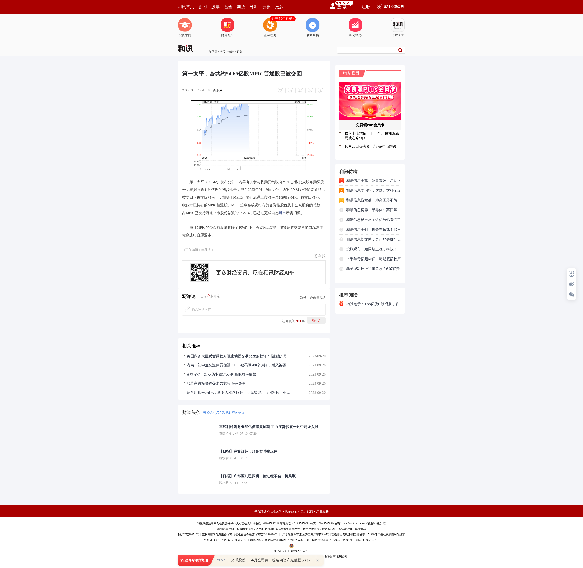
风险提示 (360, 529)
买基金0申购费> (282, 18)
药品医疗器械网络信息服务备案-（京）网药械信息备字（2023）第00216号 (310, 540)
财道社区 (227, 35)
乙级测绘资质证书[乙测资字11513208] (354, 534)
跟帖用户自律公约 (313, 297)
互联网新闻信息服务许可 (217, 534)
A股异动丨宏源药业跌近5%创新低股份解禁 (221, 374)
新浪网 (218, 90)
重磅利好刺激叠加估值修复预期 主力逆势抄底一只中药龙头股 (268, 427)
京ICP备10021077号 (367, 540)
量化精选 (355, 35)
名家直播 (312, 35)
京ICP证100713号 (189, 534)
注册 (366, 7)
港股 (222, 51)
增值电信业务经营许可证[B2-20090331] (256, 534)
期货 (241, 7)
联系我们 (291, 511)
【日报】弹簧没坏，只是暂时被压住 (248, 451)
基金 (228, 7)
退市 (282, 213)
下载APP (398, 35)
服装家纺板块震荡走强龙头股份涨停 (216, 383)
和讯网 (213, 51)
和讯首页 (186, 7)
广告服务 (322, 511)
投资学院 (185, 35)
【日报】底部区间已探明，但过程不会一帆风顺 (257, 476)
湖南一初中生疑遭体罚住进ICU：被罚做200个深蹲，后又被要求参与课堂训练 (239, 365)
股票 (215, 7)
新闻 (203, 7)
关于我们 (306, 511)
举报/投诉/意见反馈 (268, 511)
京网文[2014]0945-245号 (249, 540)
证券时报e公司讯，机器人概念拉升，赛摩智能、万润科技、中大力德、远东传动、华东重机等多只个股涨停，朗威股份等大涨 (239, 392)
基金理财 (270, 35)
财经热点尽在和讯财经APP (222, 413)
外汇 (254, 7)
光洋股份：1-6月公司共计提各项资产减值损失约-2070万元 (277, 560)
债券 (266, 7)
